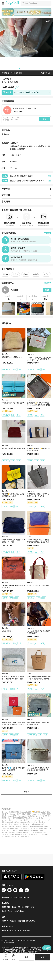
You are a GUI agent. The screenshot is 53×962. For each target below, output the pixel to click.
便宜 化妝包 (43, 833)
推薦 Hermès (23, 833)
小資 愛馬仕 (25, 828)
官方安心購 (15, 907)
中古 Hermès (13, 833)
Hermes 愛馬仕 (23, 820)
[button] (8, 297)
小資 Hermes (13, 826)
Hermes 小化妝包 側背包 (10, 812)
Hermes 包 (10, 822)
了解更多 (47, 233)
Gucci (10, 911)
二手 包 (41, 835)
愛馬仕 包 (41, 822)
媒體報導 (26, 930)
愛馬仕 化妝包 (32, 822)
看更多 (26, 792)
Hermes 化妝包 (25, 812)
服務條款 (21, 921)
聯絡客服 (13, 921)
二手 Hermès (14, 830)
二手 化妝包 (34, 833)
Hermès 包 (17, 824)
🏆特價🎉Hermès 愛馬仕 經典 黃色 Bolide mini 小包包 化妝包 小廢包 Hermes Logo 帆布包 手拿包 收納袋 (26, 814)
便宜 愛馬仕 (15, 828)
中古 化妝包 (23, 835)
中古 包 (20, 837)
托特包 (36, 274)
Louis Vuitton (19, 911)
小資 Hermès (35, 830)
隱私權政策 (30, 921)
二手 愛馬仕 (6, 828)
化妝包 (18, 155)
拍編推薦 (18, 930)
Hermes (35, 818)
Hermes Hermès (35, 820)
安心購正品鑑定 (7, 930)
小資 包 (7, 837)
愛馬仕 (41, 818)
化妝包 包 (26, 824)
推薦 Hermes (44, 826)
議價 (26, 957)
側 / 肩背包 (25, 907)
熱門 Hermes (23, 826)
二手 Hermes (35, 824)
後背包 (46, 274)
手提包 (25, 274)
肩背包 (15, 274)
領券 (44, 119)
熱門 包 (13, 837)
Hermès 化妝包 (7, 824)
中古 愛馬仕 (44, 828)
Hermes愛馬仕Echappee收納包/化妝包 (21, 816)
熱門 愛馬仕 (34, 828)
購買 (42, 957)
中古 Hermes (34, 826)
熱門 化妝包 (14, 835)
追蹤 (47, 290)
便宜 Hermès (24, 830)
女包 (12, 155)
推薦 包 (26, 837)
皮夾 (32, 907)
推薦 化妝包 (33, 835)
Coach (4, 911)
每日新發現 (6, 907)
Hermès (13, 161)
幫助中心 (5, 921)
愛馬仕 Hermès (20, 822)
